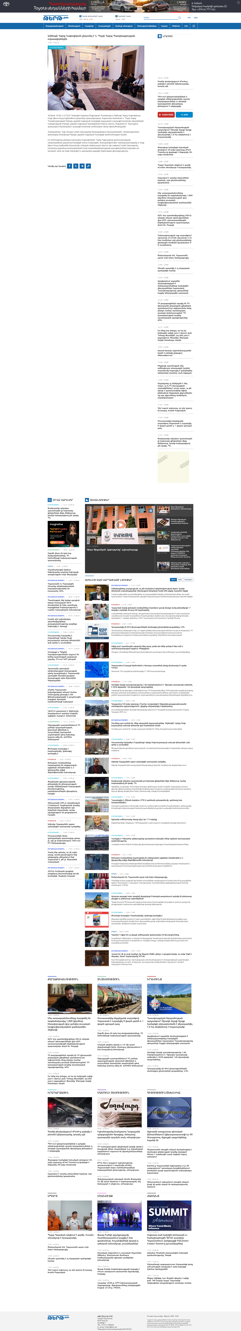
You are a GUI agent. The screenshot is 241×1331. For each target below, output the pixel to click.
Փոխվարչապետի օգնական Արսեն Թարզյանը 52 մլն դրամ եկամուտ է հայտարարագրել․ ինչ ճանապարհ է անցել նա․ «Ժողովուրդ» (119, 1181)
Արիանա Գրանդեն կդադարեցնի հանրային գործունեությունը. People (167, 1254)
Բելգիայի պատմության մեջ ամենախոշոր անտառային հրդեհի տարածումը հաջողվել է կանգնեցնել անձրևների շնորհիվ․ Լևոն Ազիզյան (175, 369)
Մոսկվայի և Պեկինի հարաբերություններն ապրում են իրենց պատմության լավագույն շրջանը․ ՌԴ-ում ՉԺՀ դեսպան (63, 655)
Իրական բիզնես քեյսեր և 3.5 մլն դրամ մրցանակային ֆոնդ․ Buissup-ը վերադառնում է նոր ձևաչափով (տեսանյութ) (119, 1047)
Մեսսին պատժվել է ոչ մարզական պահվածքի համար (174, 269)
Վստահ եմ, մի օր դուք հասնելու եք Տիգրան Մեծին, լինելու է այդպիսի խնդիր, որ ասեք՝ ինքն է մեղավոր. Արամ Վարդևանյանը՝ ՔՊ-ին (151, 955)
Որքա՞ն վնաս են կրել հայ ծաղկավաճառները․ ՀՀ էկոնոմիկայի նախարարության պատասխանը (62, 556)
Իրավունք (52, 759)
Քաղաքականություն (56, 580)
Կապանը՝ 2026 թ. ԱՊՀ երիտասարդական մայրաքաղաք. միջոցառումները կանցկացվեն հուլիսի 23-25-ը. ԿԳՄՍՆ (118, 1285)
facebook (69, 166)
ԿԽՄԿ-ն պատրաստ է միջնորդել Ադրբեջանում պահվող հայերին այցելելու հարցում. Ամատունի (63, 713)
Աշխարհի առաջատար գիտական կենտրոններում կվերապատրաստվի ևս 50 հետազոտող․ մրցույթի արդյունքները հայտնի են (170, 1136)
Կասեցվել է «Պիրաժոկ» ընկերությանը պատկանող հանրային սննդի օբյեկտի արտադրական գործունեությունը (150, 840)
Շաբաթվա (188, 579)
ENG (196, 18)
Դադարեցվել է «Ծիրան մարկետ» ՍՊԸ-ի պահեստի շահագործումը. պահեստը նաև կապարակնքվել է (146, 801)
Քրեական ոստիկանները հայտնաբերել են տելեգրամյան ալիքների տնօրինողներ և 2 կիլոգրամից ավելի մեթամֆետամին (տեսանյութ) (62, 767)
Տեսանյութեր (99, 499)
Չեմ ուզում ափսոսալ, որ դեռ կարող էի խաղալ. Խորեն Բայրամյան (175, 409)
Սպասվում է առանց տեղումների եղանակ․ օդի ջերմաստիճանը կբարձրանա (173, 180)
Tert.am (55, 17)
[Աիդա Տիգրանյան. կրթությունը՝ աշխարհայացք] (121, 525)
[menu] (194, 26)
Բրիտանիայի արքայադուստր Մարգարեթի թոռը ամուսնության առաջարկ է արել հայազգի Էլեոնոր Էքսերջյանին (170, 1266)
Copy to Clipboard (88, 166)
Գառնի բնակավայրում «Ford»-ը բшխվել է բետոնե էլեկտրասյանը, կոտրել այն (173, 83)
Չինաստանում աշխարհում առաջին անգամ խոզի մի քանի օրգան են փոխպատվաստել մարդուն (168, 1184)
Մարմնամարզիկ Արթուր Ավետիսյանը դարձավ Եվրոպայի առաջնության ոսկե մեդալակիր (63, 572)
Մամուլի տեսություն (113, 1092)
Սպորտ (50, 566)
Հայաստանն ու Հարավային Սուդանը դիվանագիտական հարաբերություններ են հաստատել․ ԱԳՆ (61, 587)
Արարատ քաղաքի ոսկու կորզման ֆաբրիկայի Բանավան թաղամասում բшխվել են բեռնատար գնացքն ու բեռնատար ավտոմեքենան (151, 897)
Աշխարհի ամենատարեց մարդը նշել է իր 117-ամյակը (134, 819)
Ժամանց (153, 1195)
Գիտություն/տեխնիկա (163, 1092)
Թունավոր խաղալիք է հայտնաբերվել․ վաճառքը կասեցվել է (60, 751)
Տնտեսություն (54, 550)
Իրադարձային (57, 47)
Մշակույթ (105, 1195)
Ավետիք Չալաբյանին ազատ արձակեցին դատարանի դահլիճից (64, 825)
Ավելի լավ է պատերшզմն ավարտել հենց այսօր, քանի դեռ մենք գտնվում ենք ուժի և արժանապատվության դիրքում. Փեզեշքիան (147, 647)
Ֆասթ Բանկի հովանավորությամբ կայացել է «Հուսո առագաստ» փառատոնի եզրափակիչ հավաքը (118, 1271)
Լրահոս (168, 36)
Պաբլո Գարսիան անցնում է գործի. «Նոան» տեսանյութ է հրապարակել (174, 166)
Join (186, 115)
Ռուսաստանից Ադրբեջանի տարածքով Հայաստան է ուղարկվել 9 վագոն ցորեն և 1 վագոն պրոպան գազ (175, 424)
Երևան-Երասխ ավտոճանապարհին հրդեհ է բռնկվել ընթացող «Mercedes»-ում (174, 352)
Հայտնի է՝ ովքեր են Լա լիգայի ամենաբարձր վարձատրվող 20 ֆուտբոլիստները (145, 935)
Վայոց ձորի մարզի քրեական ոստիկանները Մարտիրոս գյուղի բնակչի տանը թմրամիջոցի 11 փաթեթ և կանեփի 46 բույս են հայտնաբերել (151, 609)
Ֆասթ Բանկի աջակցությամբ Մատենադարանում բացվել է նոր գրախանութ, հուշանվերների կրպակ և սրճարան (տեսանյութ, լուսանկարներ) (118, 1239)
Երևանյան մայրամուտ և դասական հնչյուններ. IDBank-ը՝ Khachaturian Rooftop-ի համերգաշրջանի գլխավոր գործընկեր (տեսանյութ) (119, 1256)
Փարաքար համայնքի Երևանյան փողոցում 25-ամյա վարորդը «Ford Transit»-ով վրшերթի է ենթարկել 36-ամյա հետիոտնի (175, 151)
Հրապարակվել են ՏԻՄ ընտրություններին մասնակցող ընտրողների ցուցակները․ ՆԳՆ (148, 627)
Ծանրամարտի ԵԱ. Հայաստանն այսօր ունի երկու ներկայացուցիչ (173, 256)
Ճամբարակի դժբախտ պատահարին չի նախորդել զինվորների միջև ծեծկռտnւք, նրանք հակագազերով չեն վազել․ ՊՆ (175, 442)
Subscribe (167, 115)
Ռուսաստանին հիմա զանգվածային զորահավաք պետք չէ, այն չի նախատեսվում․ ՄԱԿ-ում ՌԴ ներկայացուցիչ (64, 839)
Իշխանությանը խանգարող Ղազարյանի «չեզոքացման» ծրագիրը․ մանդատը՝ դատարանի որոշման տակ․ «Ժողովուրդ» (118, 1134)
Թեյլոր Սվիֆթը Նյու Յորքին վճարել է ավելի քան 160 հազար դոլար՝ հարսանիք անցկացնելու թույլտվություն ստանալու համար (169, 1280)
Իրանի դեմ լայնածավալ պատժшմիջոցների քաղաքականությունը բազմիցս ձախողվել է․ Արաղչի (62, 622)
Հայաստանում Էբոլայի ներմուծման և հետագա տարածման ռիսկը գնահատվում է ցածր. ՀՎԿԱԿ (149, 666)
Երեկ (180, 579)
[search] (179, 17)
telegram (82, 166)
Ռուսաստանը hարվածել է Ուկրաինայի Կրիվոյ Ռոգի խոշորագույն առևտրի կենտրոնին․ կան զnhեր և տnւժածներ (64, 639)
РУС (189, 18)
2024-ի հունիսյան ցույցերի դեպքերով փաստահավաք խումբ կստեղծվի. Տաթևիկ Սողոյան (63, 873)
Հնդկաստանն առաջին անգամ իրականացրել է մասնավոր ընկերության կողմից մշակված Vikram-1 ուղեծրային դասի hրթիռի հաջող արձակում (169, 1153)
